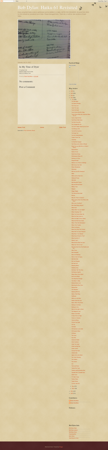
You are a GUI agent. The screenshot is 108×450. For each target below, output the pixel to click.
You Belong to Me (76, 128)
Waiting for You (75, 307)
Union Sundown (75, 342)
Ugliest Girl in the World (77, 355)
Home (42, 127)
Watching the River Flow (77, 285)
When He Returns (76, 227)
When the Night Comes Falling (78, 218)
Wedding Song (75, 267)
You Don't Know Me (76, 122)
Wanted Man (74, 287)
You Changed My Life (76, 124)
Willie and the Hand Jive (77, 175)
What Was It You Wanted (77, 233)
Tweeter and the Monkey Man (78, 370)
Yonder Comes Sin (76, 137)
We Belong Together (76, 272)
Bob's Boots (72, 436)
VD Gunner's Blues (76, 331)
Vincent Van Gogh (76, 322)
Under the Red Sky (76, 346)
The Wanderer (75, 289)
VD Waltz (74, 326)
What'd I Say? (75, 240)
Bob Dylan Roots (73, 432)
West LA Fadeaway (76, 254)
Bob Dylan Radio (73, 428)
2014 (72, 95)
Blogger (61, 446)
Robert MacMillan (72, 65)
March (73, 388)
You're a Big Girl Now (76, 117)
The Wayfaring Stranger (77, 278)
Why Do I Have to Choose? (78, 197)
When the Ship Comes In (77, 216)
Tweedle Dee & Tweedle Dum (78, 372)
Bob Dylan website (73, 430)
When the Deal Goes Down (78, 220)
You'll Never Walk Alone (77, 120)
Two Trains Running (76, 357)
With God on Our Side (77, 165)
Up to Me (74, 337)
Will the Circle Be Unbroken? (78, 171)
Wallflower (74, 296)
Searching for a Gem (74, 438)
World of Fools (75, 151)
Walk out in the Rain (76, 298)
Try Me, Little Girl (76, 383)
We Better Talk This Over (77, 270)
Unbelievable (74, 352)
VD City (73, 324)
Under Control (75, 348)
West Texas (74, 250)
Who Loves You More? (77, 203)
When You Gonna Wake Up (78, 214)
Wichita (73, 195)
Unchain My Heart (76, 350)
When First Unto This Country (78, 229)
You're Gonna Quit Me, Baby (78, 112)
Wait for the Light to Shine (77, 309)
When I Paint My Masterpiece (78, 222)
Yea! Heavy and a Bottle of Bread (79, 144)
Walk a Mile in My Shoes (77, 302)
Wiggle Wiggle (75, 191)
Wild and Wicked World (77, 184)
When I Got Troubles (76, 225)
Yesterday (74, 139)
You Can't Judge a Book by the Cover (80, 126)
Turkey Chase (75, 379)
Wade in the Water (76, 313)
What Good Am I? (76, 238)
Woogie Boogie (75, 160)
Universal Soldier (75, 339)
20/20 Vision (74, 374)
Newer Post (21, 127)
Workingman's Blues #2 (77, 156)
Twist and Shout (75, 366)
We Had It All (75, 263)
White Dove (74, 207)
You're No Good (75, 110)
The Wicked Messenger (77, 193)
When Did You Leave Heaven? (78, 231)
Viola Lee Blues (75, 320)
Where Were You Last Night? (78, 209)
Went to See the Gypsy (77, 256)
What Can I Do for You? (77, 244)
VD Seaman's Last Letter (77, 328)
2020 (72, 91)
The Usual (74, 335)
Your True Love (75, 105)
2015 (72, 93)
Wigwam (73, 189)
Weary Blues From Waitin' (77, 274)
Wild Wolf (74, 180)
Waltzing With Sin (76, 291)
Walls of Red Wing (76, 294)
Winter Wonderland (76, 167)
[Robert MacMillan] (74, 82)
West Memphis (75, 252)
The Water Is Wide (76, 280)
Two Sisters (74, 361)
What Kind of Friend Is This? (78, 236)
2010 (72, 393)
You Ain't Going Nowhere (77, 135)
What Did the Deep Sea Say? (78, 242)
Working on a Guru (76, 158)
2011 (72, 391)
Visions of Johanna (76, 318)
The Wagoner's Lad (76, 311)
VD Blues (74, 333)
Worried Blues (75, 149)
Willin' (73, 173)
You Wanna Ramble (76, 103)
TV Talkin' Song (75, 377)
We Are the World (76, 276)
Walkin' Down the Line (77, 300)
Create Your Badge (72, 84)
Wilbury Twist (75, 186)
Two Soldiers (74, 359)
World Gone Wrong (76, 154)
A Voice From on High (77, 315)
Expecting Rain (72, 434)
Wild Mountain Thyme (77, 182)
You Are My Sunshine (76, 131)
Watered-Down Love (76, 283)
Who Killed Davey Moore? (77, 205)
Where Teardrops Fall (76, 212)
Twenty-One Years (76, 368)
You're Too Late (75, 108)
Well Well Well (75, 259)
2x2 (72, 363)
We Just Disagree (76, 261)
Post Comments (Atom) (29, 130)
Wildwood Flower (75, 178)
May (73, 386)
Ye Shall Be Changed (76, 141)
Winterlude (74, 169)
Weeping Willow (75, 265)
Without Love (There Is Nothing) (79, 162)
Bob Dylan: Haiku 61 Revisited (47, 7)
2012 (72, 97)
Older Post (62, 127)
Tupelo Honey (75, 381)
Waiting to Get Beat (76, 304)
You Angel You (75, 133)
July (73, 99)
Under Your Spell (75, 344)
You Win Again (75, 101)
